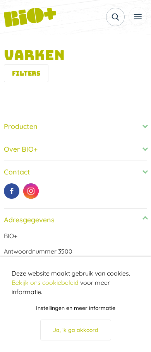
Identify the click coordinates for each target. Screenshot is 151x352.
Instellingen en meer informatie (75, 308)
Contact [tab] (17, 172)
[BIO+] (33, 17)
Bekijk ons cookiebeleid (45, 282)
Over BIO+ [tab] (21, 149)
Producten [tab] (21, 126)
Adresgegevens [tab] (29, 219)
